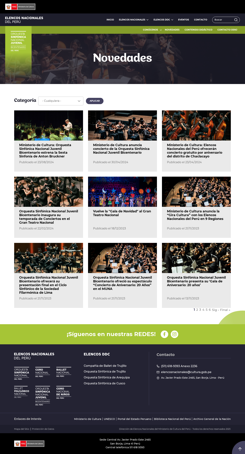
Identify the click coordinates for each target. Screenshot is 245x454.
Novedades (172, 29)
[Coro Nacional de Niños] (63, 392)
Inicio (110, 19)
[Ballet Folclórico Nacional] (21, 392)
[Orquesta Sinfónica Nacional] (21, 373)
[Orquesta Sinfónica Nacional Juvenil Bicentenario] (42, 395)
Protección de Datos (43, 429)
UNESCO (109, 419)
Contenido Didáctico (198, 29)
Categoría (25, 100)
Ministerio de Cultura (87, 419)
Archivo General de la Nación (212, 419)
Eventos (183, 19)
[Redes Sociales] (164, 334)
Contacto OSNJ (227, 29)
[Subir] (239, 448)
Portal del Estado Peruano (134, 419)
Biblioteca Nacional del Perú (172, 419)
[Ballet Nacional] (63, 372)
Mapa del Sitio (21, 429)
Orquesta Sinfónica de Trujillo (105, 371)
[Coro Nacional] (42, 372)
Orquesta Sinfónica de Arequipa (107, 377)
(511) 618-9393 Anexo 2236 (179, 366)
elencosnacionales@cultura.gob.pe (186, 372)
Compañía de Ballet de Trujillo (105, 365)
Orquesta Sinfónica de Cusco (104, 383)
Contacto (200, 19)
